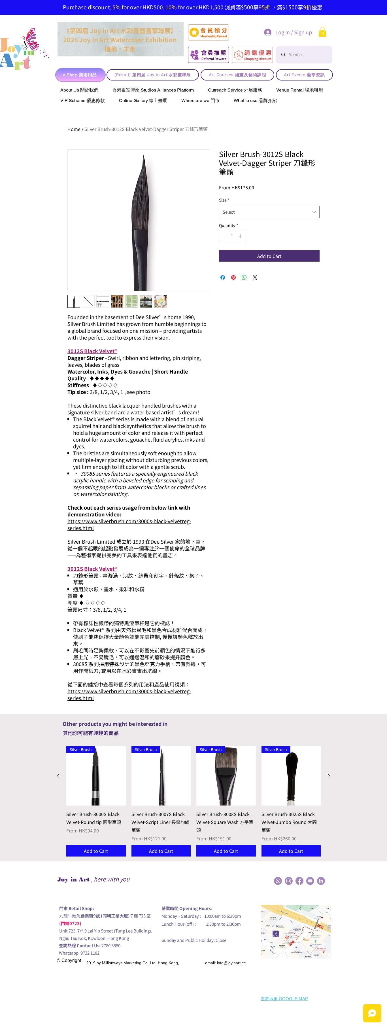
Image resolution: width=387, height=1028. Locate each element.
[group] (193, 801)
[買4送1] (206, 1)
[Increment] (240, 236)
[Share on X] (255, 277)
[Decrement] (223, 236)
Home (73, 129)
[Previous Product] (58, 775)
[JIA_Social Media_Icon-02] (278, 881)
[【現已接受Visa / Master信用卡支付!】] (192, 1)
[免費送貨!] (177, 1)
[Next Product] (329, 775)
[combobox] (269, 212)
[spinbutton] (232, 236)
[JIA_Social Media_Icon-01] (299, 881)
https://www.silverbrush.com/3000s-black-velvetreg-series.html (129, 524)
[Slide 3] (185, 1)
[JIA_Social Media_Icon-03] (321, 881)
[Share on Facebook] (222, 277)
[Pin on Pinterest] (233, 277)
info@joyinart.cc (231, 963)
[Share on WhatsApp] (244, 277)
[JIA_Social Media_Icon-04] (289, 881)
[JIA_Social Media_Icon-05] (310, 881)
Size (224, 200)
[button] (322, 32)
